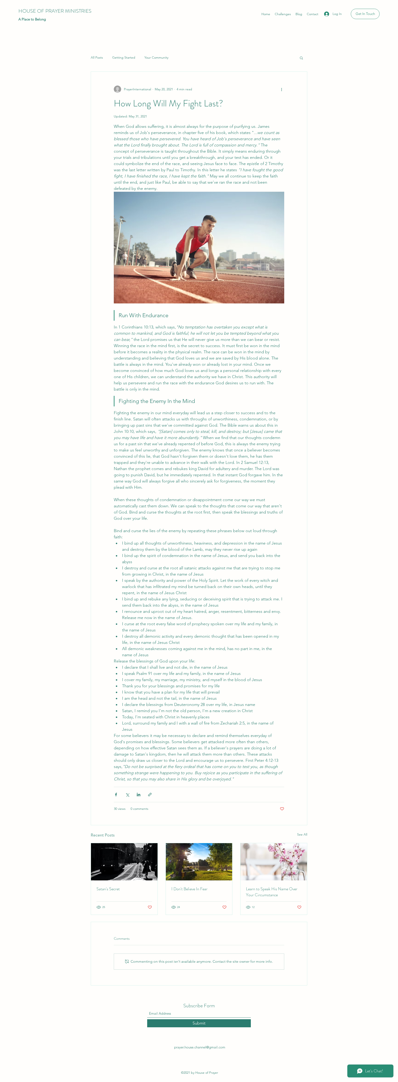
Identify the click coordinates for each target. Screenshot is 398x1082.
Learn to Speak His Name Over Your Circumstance (271, 892)
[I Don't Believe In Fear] (199, 861)
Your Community (156, 57)
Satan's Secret (108, 889)
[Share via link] (150, 794)
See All (302, 834)
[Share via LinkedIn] (138, 794)
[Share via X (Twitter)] (127, 794)
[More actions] (281, 89)
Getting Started (123, 57)
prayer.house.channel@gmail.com (199, 1047)
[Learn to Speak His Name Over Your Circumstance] (273, 861)
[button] (301, 58)
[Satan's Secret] (124, 861)
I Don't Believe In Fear (189, 889)
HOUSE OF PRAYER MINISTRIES (54, 10)
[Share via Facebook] (116, 794)
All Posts (97, 57)
